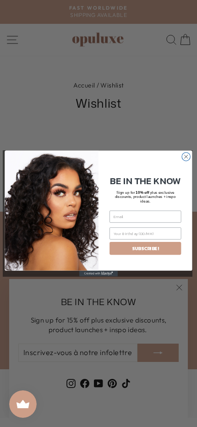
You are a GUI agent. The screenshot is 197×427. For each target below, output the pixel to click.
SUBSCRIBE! (145, 248)
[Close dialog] (186, 157)
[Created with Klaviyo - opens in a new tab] (98, 274)
